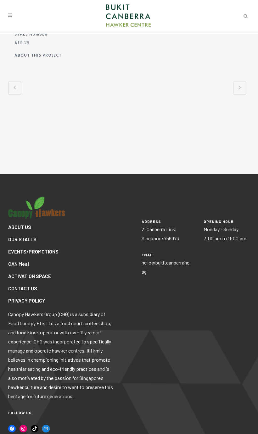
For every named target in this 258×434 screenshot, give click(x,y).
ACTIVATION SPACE (29, 276)
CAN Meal (18, 264)
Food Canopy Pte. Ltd (30, 323)
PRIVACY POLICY (26, 300)
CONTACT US (22, 288)
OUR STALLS (22, 239)
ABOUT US (19, 227)
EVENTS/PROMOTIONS (33, 251)
